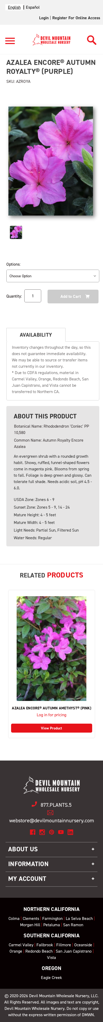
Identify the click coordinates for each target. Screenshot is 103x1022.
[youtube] (61, 832)
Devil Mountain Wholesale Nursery (59, 996)
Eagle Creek (51, 977)
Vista (51, 957)
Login (44, 18)
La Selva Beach (79, 918)
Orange (16, 951)
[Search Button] (92, 39)
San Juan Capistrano (74, 951)
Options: (13, 264)
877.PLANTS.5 (56, 804)
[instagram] (42, 832)
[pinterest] (51, 832)
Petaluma (51, 925)
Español (33, 7)
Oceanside (83, 945)
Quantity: (14, 296)
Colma (14, 918)
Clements (31, 918)
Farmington (52, 918)
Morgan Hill (30, 925)
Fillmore (63, 945)
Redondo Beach (39, 951)
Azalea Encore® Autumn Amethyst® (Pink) (51, 708)
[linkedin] (70, 832)
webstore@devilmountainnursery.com (51, 820)
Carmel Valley (21, 945)
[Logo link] (10, 43)
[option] (32, 7)
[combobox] (14, 7)
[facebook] (32, 832)
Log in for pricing (51, 715)
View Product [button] (51, 728)
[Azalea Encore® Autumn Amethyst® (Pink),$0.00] (51, 648)
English (14, 7)
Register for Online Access (76, 18)
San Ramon (73, 925)
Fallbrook (44, 945)
